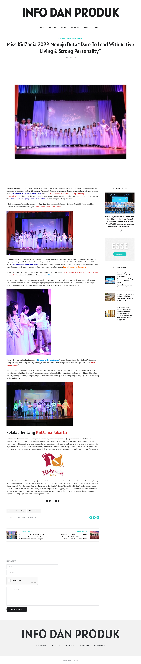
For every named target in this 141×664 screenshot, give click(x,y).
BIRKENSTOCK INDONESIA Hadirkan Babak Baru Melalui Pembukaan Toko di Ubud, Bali (125, 297)
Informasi (75, 27)
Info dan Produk (70, 12)
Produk (87, 27)
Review (63, 27)
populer (52, 27)
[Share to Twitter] (94, 517)
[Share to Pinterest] (98, 517)
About (98, 27)
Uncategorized (77, 38)
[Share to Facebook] (90, 517)
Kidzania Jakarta (34, 511)
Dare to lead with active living (16, 511)
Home (42, 27)
